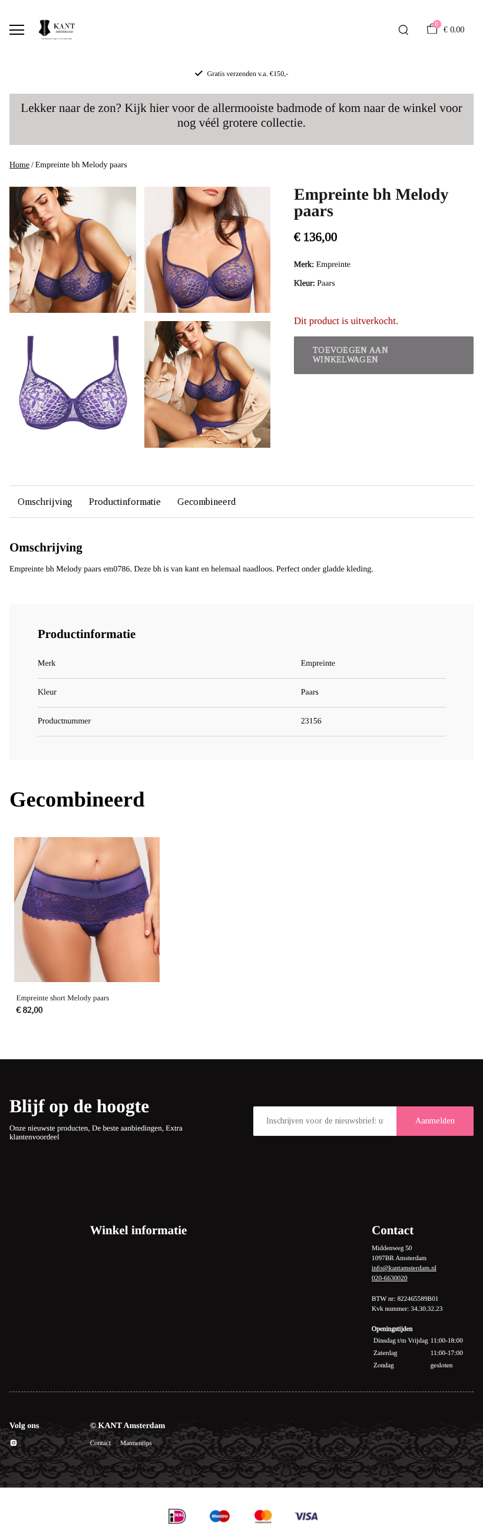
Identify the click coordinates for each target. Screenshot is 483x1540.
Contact (100, 1443)
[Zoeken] (403, 30)
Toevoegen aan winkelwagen (350, 355)
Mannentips (136, 1443)
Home (19, 165)
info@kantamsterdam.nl (404, 1268)
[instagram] (13, 1444)
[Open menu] (16, 30)
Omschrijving (45, 501)
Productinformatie (125, 501)
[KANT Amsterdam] (56, 30)
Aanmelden (435, 1120)
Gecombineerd (206, 501)
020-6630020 (390, 1278)
